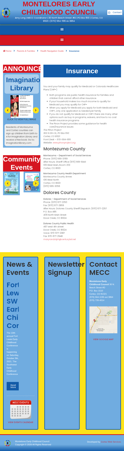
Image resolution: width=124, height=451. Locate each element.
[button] (62, 29)
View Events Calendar (20, 422)
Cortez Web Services (111, 442)
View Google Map (103, 339)
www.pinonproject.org (64, 142)
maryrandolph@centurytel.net (59, 239)
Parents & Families (26, 51)
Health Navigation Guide (52, 51)
